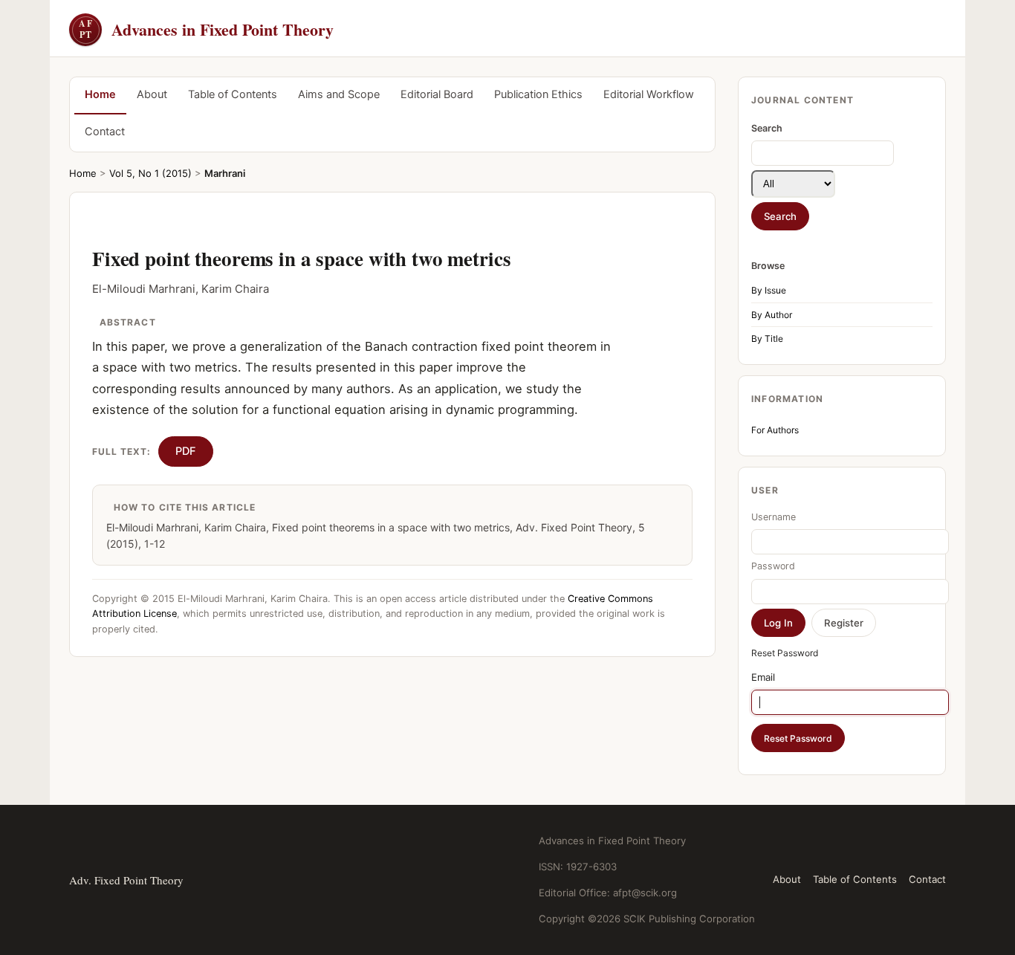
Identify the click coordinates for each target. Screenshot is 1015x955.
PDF (185, 451)
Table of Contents (232, 94)
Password (773, 566)
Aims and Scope (339, 94)
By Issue (768, 290)
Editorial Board (437, 94)
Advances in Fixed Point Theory (206, 29)
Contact (105, 131)
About (152, 94)
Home (100, 94)
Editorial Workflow (648, 94)
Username (773, 516)
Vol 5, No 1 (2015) (150, 173)
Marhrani (224, 173)
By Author (771, 314)
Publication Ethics (538, 94)
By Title (767, 338)
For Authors (775, 430)
